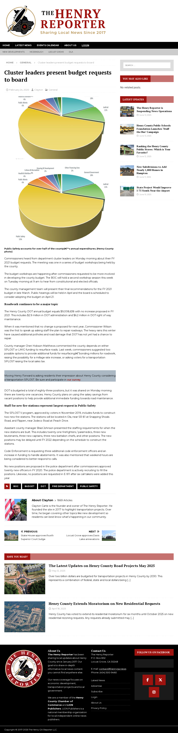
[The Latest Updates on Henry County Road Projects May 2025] (24, 578)
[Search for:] (147, 65)
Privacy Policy (99, 708)
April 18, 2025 (59, 608)
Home (6, 45)
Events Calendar (48, 45)
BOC (15, 486)
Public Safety (89, 486)
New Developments (14, 52)
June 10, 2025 (145, 194)
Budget (29, 486)
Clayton (38, 89)
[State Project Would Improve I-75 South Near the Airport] (127, 191)
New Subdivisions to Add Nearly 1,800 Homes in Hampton (152, 170)
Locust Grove (56, 52)
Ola (71, 52)
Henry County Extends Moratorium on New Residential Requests (104, 603)
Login (85, 45)
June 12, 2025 (145, 156)
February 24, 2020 (19, 89)
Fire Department (63, 486)
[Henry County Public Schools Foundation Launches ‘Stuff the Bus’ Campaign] (127, 129)
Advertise (96, 685)
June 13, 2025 (145, 115)
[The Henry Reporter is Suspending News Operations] (127, 111)
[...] (129, 580)
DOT (43, 486)
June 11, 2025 (145, 177)
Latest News (23, 45)
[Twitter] (160, 680)
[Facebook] (148, 680)
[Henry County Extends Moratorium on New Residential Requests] (24, 616)
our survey (73, 379)
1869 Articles (64, 500)
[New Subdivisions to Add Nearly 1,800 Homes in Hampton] (127, 170)
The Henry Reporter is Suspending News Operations (154, 109)
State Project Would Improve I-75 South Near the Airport (154, 189)
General (53, 89)
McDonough (36, 52)
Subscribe (97, 691)
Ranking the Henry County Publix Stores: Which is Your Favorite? (153, 149)
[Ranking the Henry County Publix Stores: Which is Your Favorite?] (127, 150)
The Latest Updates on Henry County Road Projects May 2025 (102, 565)
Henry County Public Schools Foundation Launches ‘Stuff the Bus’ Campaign (154, 128)
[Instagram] (154, 692)
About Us (70, 45)
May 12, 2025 (58, 570)
